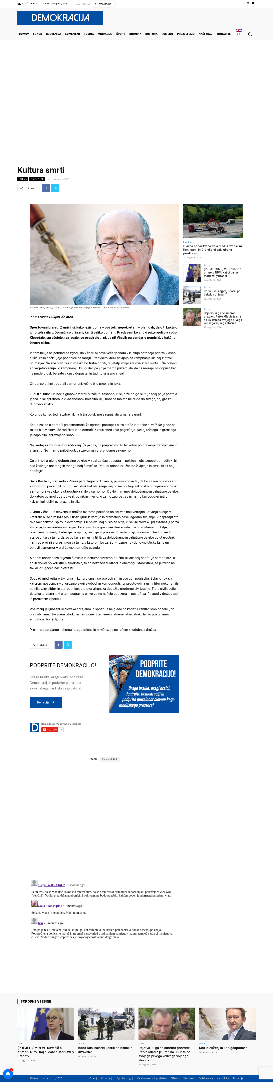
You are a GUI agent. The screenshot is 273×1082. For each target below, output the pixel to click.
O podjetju (107, 1078)
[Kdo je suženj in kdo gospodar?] (227, 1024)
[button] (250, 34)
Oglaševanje (206, 1078)
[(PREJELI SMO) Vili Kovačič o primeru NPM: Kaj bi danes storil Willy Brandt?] (192, 273)
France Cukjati (109, 759)
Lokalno (187, 242)
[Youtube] (253, 3)
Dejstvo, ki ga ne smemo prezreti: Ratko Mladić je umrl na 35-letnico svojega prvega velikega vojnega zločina (223, 318)
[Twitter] (248, 3)
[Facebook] (242, 3)
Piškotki (175, 1078)
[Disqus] (104, 820)
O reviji (93, 1078)
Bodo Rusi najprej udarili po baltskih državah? (222, 293)
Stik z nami (189, 1078)
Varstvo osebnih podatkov (152, 1078)
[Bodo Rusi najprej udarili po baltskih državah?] (192, 295)
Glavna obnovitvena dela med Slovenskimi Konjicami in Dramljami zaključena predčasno (213, 249)
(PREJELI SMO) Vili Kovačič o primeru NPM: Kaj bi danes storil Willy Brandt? (222, 272)
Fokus (23, 178)
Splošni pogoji (125, 1078)
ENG (239, 34)
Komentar (37, 178)
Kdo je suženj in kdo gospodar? (223, 1048)
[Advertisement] (136, 80)
